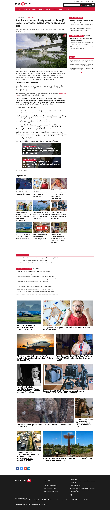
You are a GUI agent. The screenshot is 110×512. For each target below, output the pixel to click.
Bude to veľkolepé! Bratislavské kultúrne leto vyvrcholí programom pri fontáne (82, 21)
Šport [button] (40, 9)
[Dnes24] (30, 3)
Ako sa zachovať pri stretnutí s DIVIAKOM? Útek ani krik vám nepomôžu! (82, 60)
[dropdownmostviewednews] (81, 33)
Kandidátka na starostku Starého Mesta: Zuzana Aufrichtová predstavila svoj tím (81, 29)
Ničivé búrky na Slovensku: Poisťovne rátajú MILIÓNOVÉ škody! (33, 281)
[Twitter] (21, 468)
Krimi (34, 9)
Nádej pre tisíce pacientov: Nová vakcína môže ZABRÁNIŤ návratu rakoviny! (82, 47)
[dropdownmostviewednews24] (81, 51)
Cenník (47, 483)
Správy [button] (26, 9)
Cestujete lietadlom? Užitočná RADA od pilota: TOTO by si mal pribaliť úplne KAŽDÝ (37, 279)
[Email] (25, 468)
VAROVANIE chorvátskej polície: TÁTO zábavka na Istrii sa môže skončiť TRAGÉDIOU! (82, 64)
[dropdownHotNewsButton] (81, 73)
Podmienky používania (51, 485)
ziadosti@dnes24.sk (74, 491)
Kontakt (47, 480)
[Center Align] (81, 5)
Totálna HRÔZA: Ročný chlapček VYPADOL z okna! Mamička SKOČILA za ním (36, 291)
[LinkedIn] (29, 468)
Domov (19, 9)
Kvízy (61, 9)
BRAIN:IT (48, 504)
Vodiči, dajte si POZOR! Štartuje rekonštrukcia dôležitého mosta (33, 260)
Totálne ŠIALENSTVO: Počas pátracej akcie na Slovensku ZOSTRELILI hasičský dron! (82, 43)
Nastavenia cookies (50, 488)
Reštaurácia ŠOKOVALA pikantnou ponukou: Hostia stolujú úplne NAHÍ (35, 284)
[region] (35, 4)
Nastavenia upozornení (51, 491)
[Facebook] (17, 468)
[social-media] (71, 494)
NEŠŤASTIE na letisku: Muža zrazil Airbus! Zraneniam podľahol (82, 39)
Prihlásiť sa (88, 5)
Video (55, 9)
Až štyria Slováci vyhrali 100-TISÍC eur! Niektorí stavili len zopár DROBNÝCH (35, 289)
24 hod (89, 35)
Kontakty (68, 9)
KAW (24, 17)
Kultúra (48, 9)
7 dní (85, 35)
